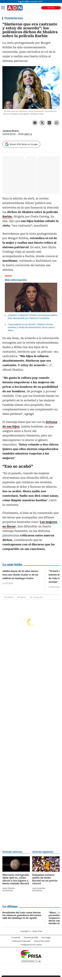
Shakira (10, 597)
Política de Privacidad (21, 941)
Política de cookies (42, 941)
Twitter (42, 123)
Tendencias (13, 18)
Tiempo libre (38, 597)
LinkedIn (49, 123)
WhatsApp (57, 123)
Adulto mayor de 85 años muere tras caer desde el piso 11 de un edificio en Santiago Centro (20, 574)
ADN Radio (15, 8)
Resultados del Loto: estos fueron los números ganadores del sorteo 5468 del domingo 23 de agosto (21, 915)
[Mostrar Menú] (3, 8)
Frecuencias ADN (31, 937)
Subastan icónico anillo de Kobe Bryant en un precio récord (44, 879)
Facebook (35, 123)
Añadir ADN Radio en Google (24, 144)
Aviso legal (46, 937)
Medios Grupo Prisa (31, 961)
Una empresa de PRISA (31, 954)
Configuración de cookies (31, 944)
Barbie (23, 597)
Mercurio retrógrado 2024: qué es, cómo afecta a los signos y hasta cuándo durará (15, 879)
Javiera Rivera (10, 130)
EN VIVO (51, 8)
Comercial (15, 937)
